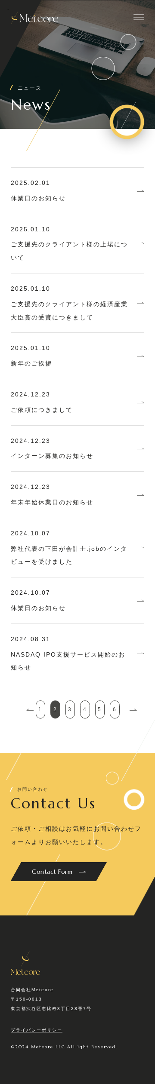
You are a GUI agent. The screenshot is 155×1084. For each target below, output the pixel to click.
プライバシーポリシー (36, 1030)
